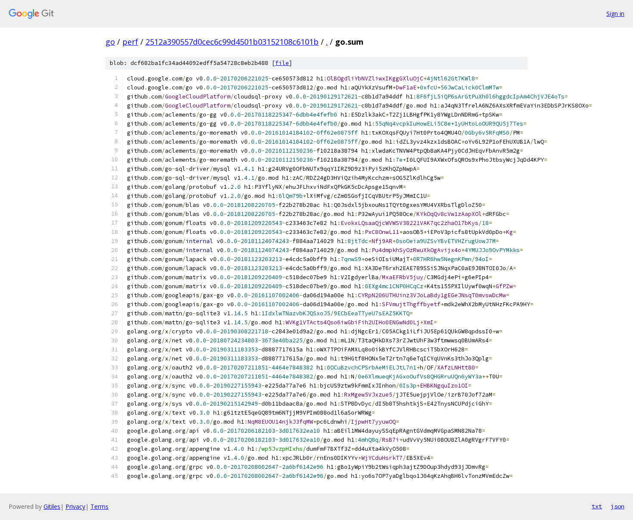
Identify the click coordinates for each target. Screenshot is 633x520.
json (617, 506)
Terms (99, 506)
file (282, 63)
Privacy (75, 506)
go (110, 42)
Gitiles (51, 506)
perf (130, 42)
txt (597, 506)
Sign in (615, 13)
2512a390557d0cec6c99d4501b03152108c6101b (232, 42)
